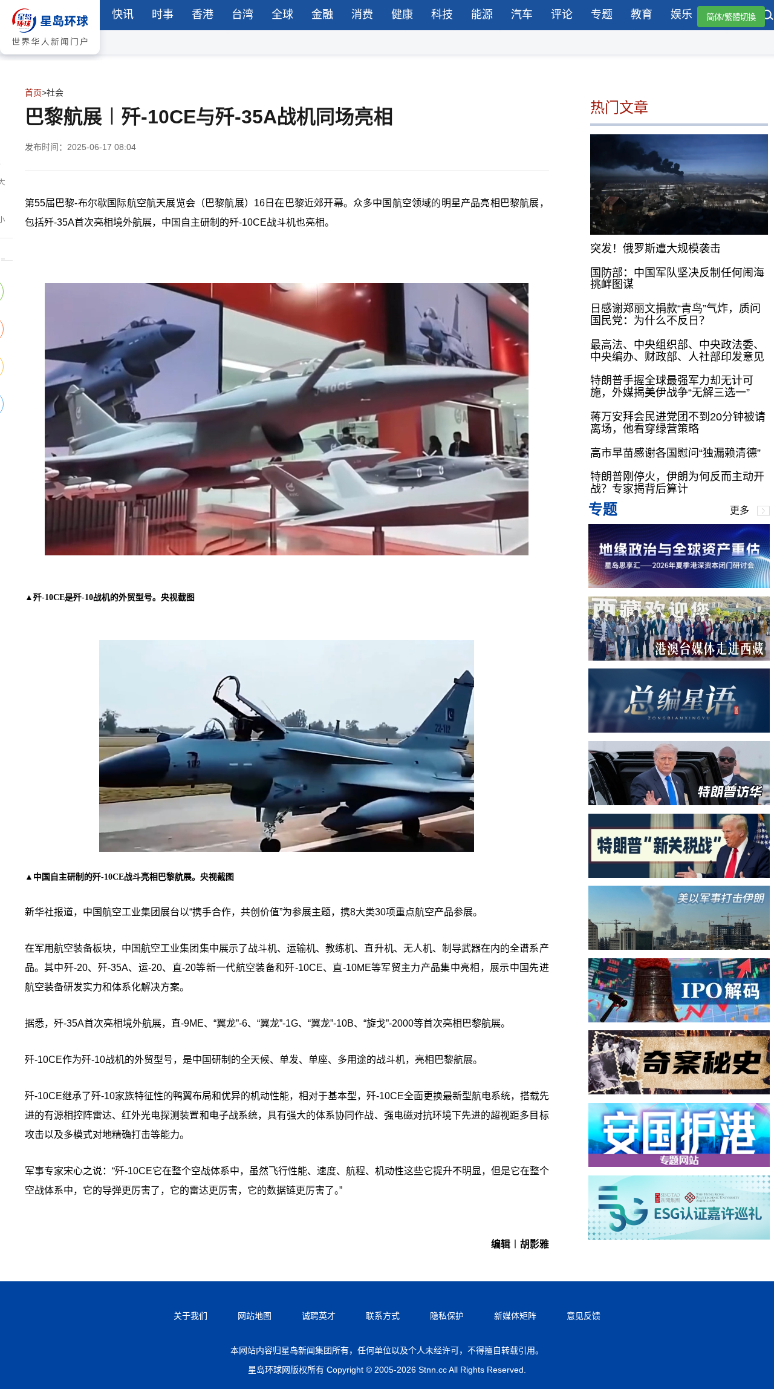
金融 (322, 14)
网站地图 (255, 1316)
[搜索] (768, 16)
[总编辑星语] (679, 729)
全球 (282, 14)
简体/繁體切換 (731, 17)
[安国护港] (679, 1164)
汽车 (522, 14)
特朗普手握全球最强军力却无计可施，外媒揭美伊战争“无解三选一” (671, 386)
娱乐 (681, 14)
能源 (482, 14)
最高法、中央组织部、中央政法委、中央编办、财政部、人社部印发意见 (677, 350)
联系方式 (383, 1316)
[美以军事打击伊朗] (679, 946)
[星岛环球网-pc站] (50, 57)
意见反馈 (583, 1316)
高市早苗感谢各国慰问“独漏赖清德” (675, 452)
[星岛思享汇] (679, 585)
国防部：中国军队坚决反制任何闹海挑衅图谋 (677, 278)
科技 (442, 14)
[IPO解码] (679, 1019)
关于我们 (190, 1316)
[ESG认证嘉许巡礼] (679, 1236)
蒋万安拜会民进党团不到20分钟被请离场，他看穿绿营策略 (678, 423)
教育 (641, 14)
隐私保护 (447, 1316)
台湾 (242, 14)
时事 (163, 14)
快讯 (123, 14)
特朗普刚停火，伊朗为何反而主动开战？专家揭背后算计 (677, 483)
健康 (402, 14)
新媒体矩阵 (515, 1316)
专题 (602, 14)
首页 (33, 92)
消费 (362, 14)
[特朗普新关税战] (679, 874)
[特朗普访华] (679, 802)
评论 (562, 14)
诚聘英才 (319, 1316)
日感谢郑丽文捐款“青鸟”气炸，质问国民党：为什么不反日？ (675, 314)
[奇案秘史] (679, 1091)
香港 (202, 14)
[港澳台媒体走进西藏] (679, 657)
